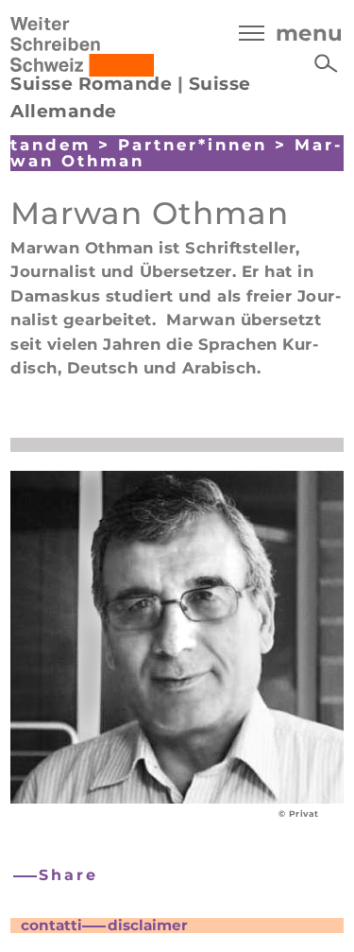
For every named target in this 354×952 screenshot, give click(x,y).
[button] (57, 876)
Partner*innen (192, 144)
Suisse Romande (91, 84)
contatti (51, 925)
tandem (50, 144)
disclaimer (148, 925)
